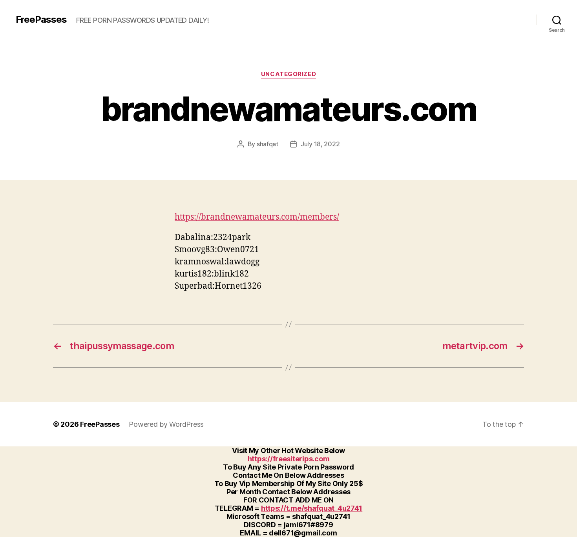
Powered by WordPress (166, 424)
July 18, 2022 (320, 144)
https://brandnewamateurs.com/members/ (257, 217)
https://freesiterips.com (289, 459)
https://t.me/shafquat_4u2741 (311, 508)
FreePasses (41, 19)
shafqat (267, 144)
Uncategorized (288, 74)
